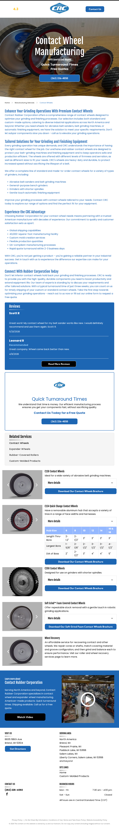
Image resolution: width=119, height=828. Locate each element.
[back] (8, 484)
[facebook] (7, 794)
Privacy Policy (17, 820)
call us (55, 133)
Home (62, 772)
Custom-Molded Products (74, 776)
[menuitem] (59, 443)
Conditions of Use (55, 820)
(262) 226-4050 (14, 789)
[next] (36, 484)
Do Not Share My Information (36, 820)
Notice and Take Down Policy (74, 820)
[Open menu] (113, 9)
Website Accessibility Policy (97, 820)
